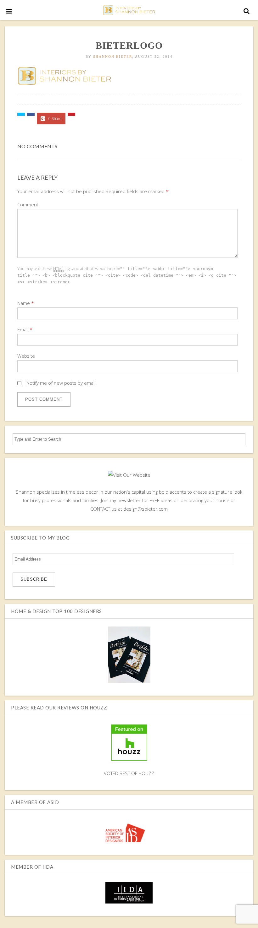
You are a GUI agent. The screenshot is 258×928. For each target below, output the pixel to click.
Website (26, 356)
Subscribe (33, 579)
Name (23, 303)
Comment (27, 204)
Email (22, 329)
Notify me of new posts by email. (61, 383)
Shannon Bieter (112, 56)
